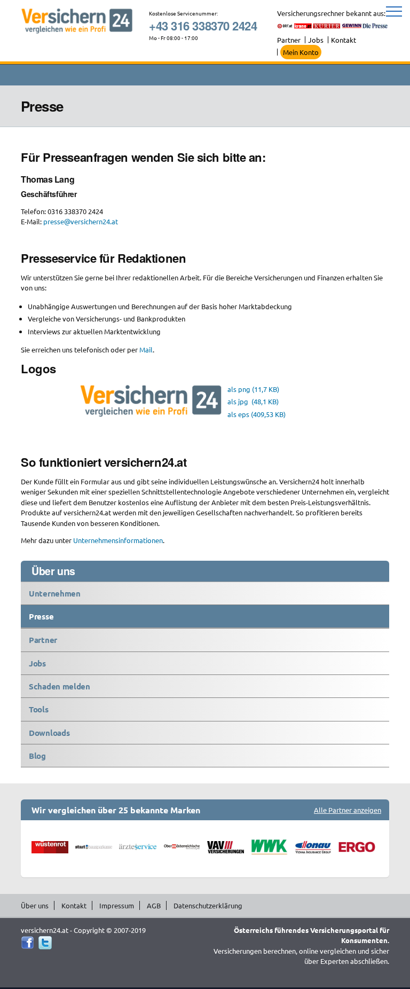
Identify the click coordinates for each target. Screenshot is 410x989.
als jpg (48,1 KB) (253, 401)
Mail (146, 349)
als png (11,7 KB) (253, 389)
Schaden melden (59, 686)
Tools (39, 709)
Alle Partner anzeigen (347, 809)
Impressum (116, 905)
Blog (37, 755)
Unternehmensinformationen (118, 540)
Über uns (35, 905)
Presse (41, 616)
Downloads (49, 732)
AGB (154, 905)
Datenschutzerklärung (208, 905)
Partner (289, 39)
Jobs (316, 39)
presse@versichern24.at (80, 221)
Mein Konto (301, 52)
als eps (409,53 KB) (256, 414)
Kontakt (343, 39)
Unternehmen (55, 593)
